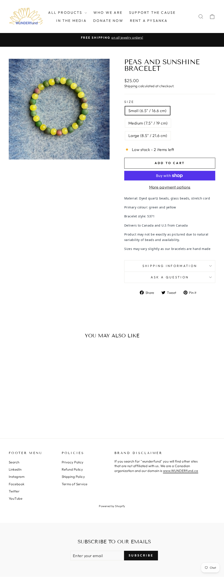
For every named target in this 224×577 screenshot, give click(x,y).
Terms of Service (75, 484)
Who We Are (107, 12)
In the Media (71, 20)
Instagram (16, 477)
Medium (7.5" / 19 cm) (148, 123)
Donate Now (108, 20)
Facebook (16, 484)
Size (129, 102)
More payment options (170, 187)
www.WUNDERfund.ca (180, 471)
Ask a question (170, 277)
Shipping (131, 86)
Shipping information (169, 266)
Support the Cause (152, 12)
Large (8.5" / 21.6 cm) (147, 135)
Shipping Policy (73, 477)
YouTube (15, 498)
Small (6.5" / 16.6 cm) (147, 110)
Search (14, 462)
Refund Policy (72, 469)
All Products (66, 12)
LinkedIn (15, 469)
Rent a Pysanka (149, 20)
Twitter (14, 491)
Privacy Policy (73, 462)
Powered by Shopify (112, 506)
